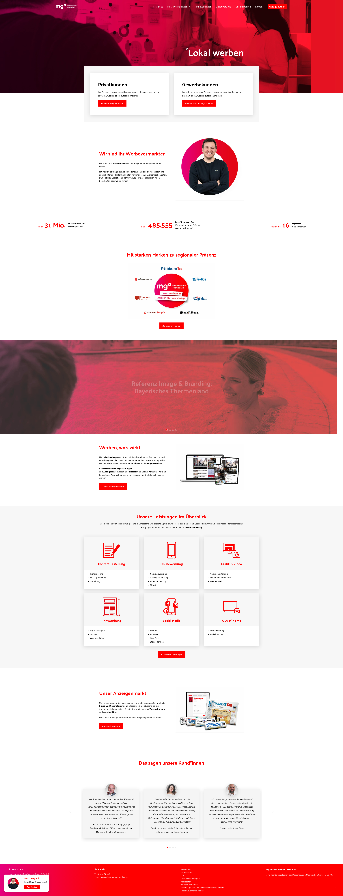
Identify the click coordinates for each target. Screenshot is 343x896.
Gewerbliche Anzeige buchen (199, 103)
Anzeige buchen (277, 6)
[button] (167, 847)
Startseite (158, 6)
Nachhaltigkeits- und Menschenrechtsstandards (202, 887)
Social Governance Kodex (192, 890)
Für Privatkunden (203, 6)
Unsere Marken (243, 6)
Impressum (185, 869)
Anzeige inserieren (111, 726)
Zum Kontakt (32, 887)
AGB (182, 875)
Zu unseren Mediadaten (113, 486)
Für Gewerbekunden (177, 6)
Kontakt (259, 6)
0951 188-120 (104, 874)
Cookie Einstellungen (190, 878)
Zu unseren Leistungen (171, 654)
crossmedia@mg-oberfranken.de (113, 877)
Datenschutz (186, 872)
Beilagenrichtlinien (189, 884)
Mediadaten (185, 881)
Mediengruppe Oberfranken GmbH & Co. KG (312, 875)
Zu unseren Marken (171, 326)
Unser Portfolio (223, 6)
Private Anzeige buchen (112, 103)
